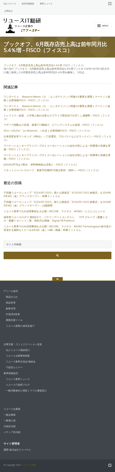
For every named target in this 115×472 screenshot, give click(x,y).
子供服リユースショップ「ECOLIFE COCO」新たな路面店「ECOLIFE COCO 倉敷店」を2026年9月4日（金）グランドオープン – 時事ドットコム (57, 194)
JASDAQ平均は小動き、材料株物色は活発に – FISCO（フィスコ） (41, 164)
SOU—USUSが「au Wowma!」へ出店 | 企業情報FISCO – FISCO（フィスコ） (48, 130)
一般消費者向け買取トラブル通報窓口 (26, 390)
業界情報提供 (11, 373)
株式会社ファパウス (20, 449)
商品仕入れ (12, 296)
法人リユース (10, 3)
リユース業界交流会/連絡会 (20, 361)
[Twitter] (109, 3)
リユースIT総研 (28, 464)
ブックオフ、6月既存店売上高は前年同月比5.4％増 (33, 65)
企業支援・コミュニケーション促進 (23, 344)
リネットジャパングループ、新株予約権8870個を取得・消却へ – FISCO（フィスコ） (52, 170)
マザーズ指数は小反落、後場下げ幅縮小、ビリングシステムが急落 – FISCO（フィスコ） (54, 124)
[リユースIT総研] (23, 25)
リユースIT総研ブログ (18, 384)
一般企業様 (10, 414)
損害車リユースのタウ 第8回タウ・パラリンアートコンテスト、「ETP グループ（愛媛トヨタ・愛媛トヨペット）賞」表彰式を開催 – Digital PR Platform (56, 218)
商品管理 (10, 302)
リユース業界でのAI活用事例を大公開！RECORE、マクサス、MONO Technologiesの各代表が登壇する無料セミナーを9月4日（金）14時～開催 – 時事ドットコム (57, 228)
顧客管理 (10, 308)
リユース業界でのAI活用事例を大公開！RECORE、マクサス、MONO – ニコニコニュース (54, 211)
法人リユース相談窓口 (18, 350)
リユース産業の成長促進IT (20, 325)
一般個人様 (10, 420)
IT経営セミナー (14, 367)
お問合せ (8, 10)
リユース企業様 (12, 409)
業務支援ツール (14, 320)
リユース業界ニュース (18, 379)
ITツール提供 (11, 291)
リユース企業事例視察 (18, 355)
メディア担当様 (12, 432)
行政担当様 (10, 426)
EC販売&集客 (13, 314)
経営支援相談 (28, 3)
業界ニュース (46, 3)
